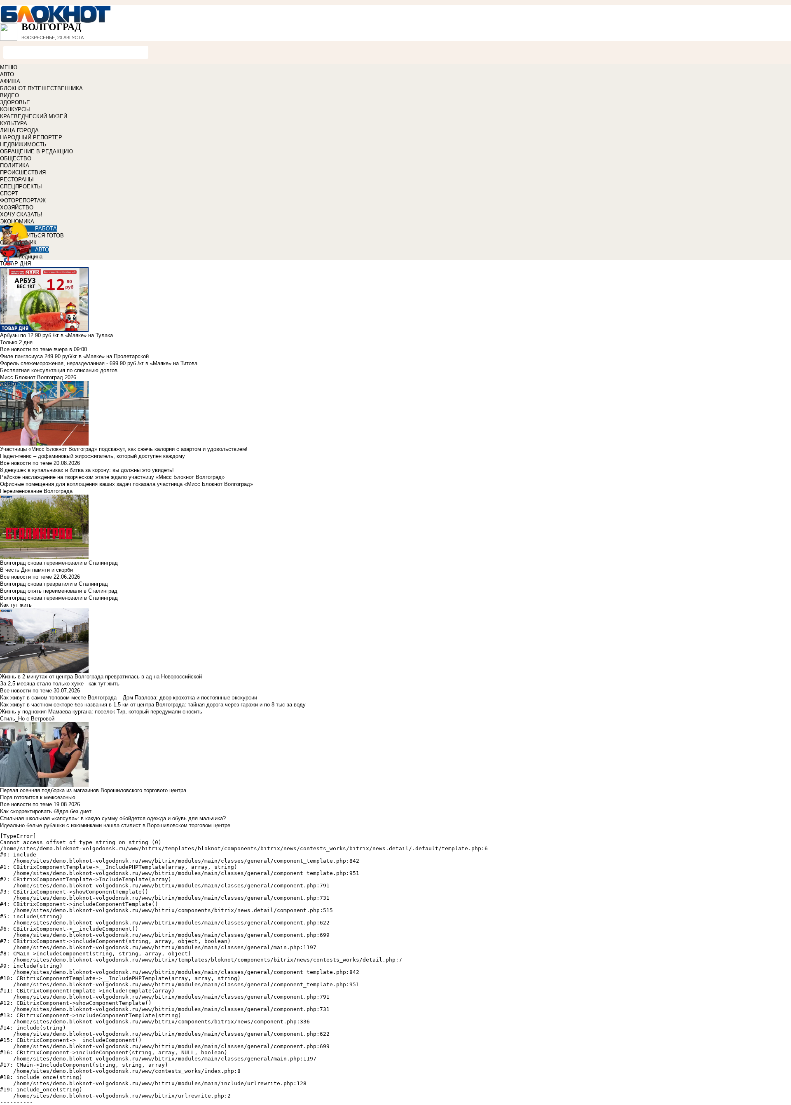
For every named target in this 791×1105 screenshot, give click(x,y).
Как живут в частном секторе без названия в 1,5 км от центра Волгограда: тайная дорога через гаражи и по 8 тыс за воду (153, 704)
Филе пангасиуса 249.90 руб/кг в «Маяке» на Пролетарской (74, 356)
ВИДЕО (9, 95)
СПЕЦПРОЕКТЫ (21, 186)
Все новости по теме (26, 349)
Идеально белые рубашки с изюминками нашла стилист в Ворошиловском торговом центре (115, 825)
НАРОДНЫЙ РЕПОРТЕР (31, 137)
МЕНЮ (8, 67)
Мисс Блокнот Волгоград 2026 (38, 377)
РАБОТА (46, 228)
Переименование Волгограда (36, 491)
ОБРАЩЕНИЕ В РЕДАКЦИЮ (36, 151)
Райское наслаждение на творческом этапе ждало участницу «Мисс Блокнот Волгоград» (112, 477)
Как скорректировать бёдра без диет (45, 811)
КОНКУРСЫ (15, 109)
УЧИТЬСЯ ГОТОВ (42, 235)
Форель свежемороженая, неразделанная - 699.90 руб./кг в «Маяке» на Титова (98, 363)
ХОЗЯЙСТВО (16, 207)
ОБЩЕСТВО (15, 158)
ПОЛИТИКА (14, 165)
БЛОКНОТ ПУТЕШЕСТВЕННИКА (41, 88)
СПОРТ (9, 193)
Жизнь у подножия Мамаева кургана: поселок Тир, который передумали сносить (101, 712)
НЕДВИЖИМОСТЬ (23, 144)
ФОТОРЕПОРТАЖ (23, 200)
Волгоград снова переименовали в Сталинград (59, 598)
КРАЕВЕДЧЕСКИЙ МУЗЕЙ (33, 116)
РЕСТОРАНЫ (17, 179)
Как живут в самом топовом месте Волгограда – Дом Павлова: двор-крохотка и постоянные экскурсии (128, 697)
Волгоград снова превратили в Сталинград (54, 584)
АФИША (10, 81)
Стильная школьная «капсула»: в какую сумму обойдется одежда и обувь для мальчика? (113, 818)
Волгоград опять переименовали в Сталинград (58, 591)
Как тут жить (16, 605)
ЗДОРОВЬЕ (15, 102)
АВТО (7, 74)
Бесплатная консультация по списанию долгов (58, 370)
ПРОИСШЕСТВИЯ (23, 172)
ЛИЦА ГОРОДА (19, 130)
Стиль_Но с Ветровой (27, 719)
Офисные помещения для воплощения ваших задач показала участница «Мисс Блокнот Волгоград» (126, 484)
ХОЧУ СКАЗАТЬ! (21, 214)
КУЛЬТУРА (13, 123)
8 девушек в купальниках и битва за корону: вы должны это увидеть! (87, 470)
